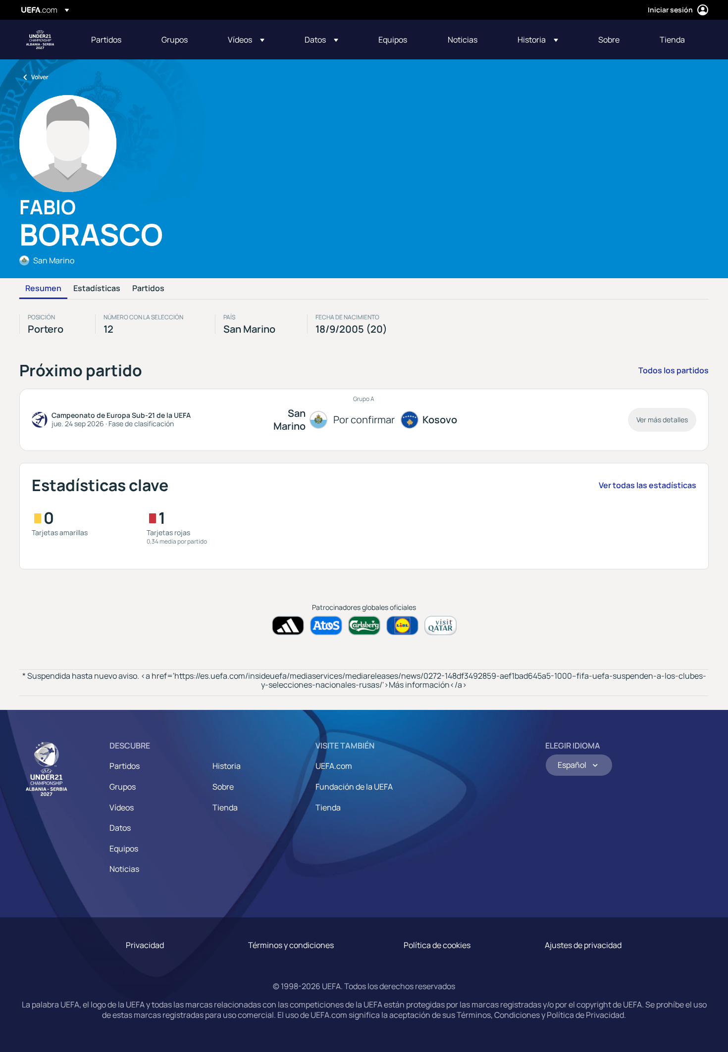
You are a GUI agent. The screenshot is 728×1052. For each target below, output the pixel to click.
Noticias (124, 868)
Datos (120, 827)
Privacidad (145, 945)
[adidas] (288, 625)
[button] (246, 39)
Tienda (225, 807)
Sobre (223, 786)
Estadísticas (96, 288)
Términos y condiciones (291, 945)
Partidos (148, 288)
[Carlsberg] (364, 625)
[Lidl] (402, 625)
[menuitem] (114, 39)
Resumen (43, 288)
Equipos (123, 848)
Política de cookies (437, 945)
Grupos (122, 786)
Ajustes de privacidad (583, 945)
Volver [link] (40, 77)
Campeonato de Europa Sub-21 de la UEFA (40, 39)
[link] (106, 39)
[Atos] (326, 625)
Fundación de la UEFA (354, 786)
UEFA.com (333, 765)
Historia (226, 765)
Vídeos (121, 807)
